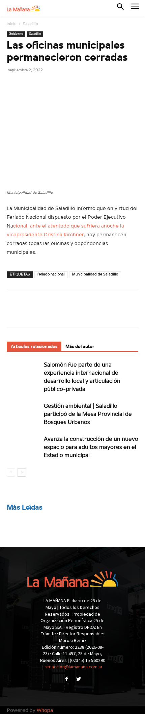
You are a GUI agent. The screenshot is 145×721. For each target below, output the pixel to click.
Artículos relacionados (34, 346)
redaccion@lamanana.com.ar (74, 667)
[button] (120, 8)
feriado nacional (51, 274)
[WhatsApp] (60, 85)
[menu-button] (135, 8)
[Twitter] (29, 85)
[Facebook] (13, 85)
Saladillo (30, 24)
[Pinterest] (44, 85)
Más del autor (79, 346)
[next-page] (22, 472)
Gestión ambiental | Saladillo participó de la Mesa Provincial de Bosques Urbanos (88, 414)
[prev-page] (11, 472)
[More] (76, 85)
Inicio (12, 24)
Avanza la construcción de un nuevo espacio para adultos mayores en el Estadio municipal (91, 447)
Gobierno (16, 34)
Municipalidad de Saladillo (95, 274)
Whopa (45, 709)
